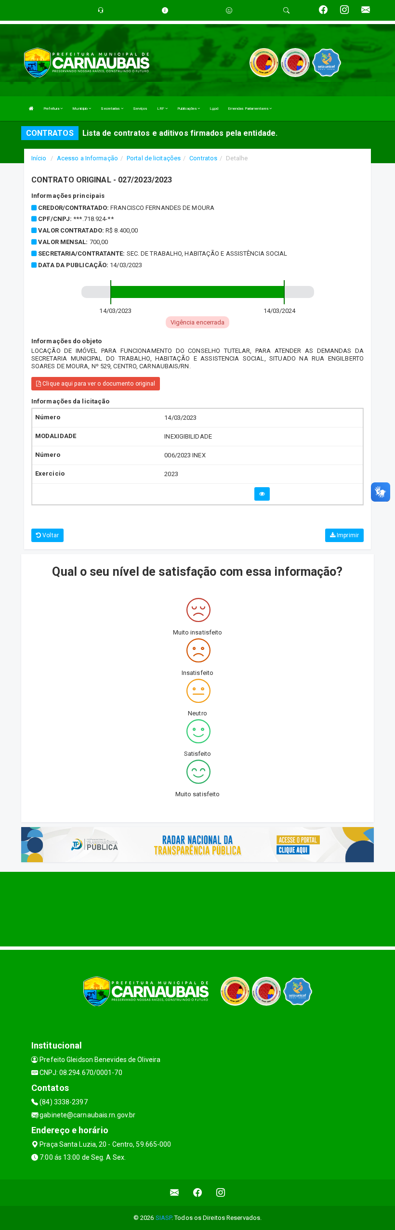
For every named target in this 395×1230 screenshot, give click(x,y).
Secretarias (110, 108)
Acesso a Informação (87, 158)
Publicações (187, 108)
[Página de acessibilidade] (229, 10)
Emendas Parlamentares (248, 108)
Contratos (203, 158)
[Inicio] (31, 108)
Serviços (140, 108)
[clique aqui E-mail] (174, 1192)
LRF (161, 108)
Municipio (80, 108)
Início (39, 158)
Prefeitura (51, 108)
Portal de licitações (154, 158)
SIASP (164, 1217)
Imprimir (347, 535)
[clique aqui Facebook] (197, 1192)
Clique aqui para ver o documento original (98, 383)
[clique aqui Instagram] (220, 1192)
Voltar (50, 535)
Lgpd (214, 108)
